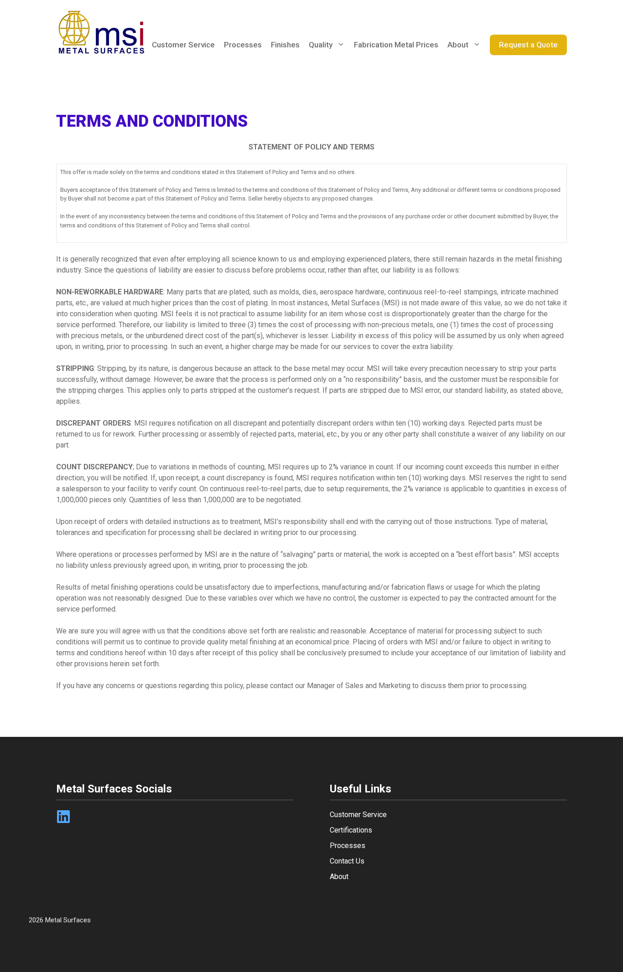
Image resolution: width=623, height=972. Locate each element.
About (457, 44)
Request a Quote (528, 44)
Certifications (351, 830)
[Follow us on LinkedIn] (63, 816)
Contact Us (347, 861)
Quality (320, 44)
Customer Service (183, 44)
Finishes (285, 44)
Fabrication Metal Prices (396, 44)
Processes (243, 44)
